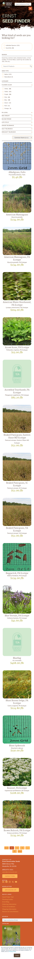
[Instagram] (10, 882)
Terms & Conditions (8, 906)
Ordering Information (9, 904)
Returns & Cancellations (10, 911)
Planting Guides (7, 899)
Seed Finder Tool (8, 897)
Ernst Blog (5, 902)
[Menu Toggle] (30, 8)
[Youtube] (16, 882)
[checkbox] (17, 45)
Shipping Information (9, 909)
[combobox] (23, 4)
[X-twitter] (13, 882)
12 (15, 851)
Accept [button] (17, 955)
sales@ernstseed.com (9, 872)
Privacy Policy (12, 951)
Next (20, 851)
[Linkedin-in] (3, 882)
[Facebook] (6, 882)
